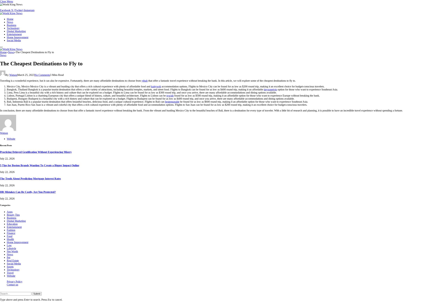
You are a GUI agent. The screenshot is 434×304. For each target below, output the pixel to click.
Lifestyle (11, 248)
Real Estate (13, 260)
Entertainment (14, 34)
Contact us (12, 284)
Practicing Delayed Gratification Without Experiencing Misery (36, 152)
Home (10, 19)
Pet (8, 257)
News (10, 22)
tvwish (170, 95)
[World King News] (11, 13)
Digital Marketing (16, 31)
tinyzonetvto (270, 89)
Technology (13, 28)
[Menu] (1, 47)
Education (12, 224)
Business (11, 25)
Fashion (11, 230)
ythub (145, 80)
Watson (13, 75)
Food (9, 236)
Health (10, 239)
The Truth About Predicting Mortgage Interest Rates (30, 178)
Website (11, 275)
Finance (11, 233)
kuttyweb (156, 86)
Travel (10, 272)
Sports (10, 266)
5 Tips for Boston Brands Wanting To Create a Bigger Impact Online (39, 165)
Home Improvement (17, 37)
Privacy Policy (14, 281)
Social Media (14, 40)
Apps (10, 211)
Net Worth (12, 251)
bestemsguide (172, 101)
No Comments (42, 75)
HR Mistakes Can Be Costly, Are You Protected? (28, 192)
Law (9, 245)
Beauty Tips (13, 214)
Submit (36, 293)
